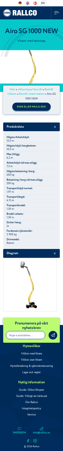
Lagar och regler (31, 372)
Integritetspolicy (31, 408)
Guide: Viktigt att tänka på (31, 396)
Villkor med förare (31, 353)
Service (31, 414)
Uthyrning (24, 89)
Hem (12, 89)
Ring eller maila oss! (31, 106)
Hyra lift (37, 89)
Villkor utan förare (31, 360)
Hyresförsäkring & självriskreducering (31, 366)
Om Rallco (31, 402)
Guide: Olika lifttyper (31, 390)
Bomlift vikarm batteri (31, 94)
